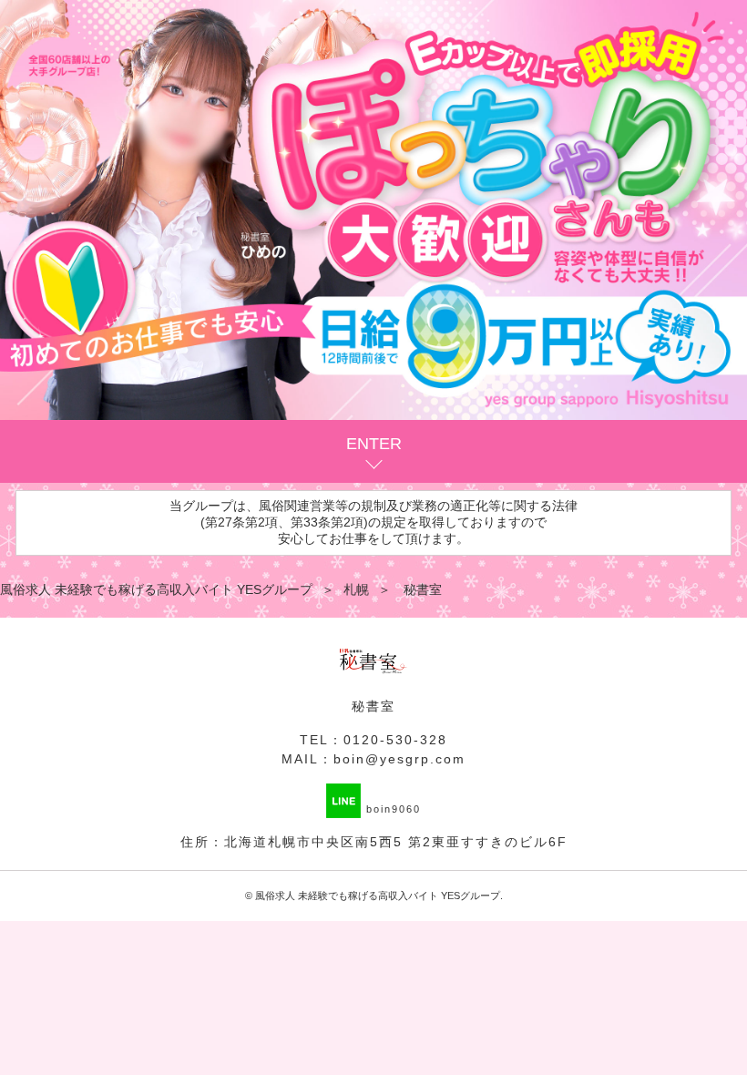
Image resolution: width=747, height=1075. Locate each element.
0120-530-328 (395, 739)
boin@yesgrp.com (399, 759)
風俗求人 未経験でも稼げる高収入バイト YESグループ (377, 895)
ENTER (374, 444)
